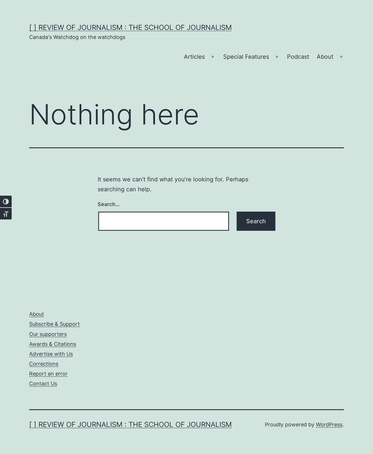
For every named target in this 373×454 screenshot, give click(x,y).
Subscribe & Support (54, 324)
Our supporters (48, 334)
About (325, 56)
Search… (109, 204)
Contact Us (43, 383)
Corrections (43, 364)
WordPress (329, 424)
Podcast (298, 56)
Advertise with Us (51, 354)
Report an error (48, 374)
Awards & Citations (52, 344)
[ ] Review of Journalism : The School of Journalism (130, 27)
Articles (194, 56)
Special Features (246, 56)
